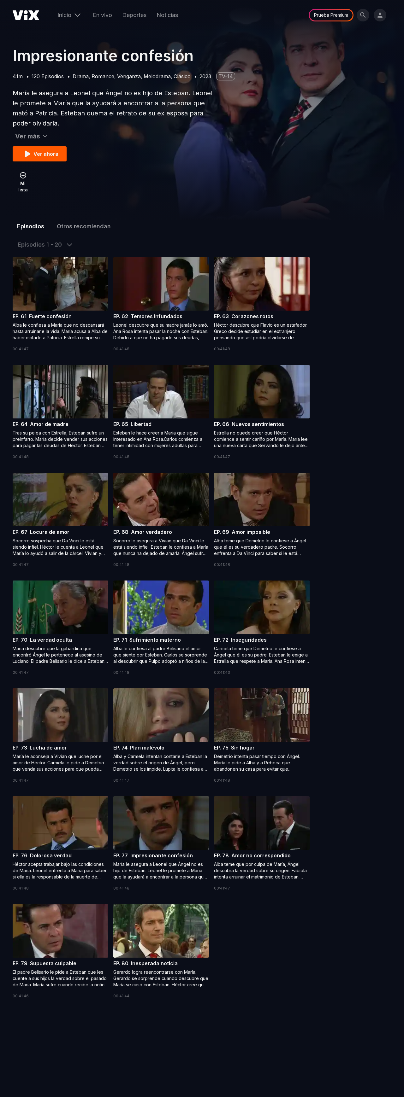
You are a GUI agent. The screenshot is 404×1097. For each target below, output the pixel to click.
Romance (103, 76)
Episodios (30, 226)
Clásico (182, 76)
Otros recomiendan (84, 226)
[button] (60, 304)
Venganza (129, 76)
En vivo (102, 15)
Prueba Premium (331, 15)
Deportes (134, 15)
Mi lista (23, 186)
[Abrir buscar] (363, 15)
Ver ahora (45, 154)
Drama (81, 76)
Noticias (167, 15)
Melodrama (157, 76)
